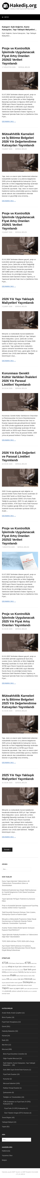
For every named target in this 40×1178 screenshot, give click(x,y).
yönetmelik (7, 991)
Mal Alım (5, 1045)
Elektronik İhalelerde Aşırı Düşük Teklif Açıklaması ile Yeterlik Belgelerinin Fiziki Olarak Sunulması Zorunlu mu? (19, 892)
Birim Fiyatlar (6, 1017)
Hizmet (4, 1035)
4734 (5, 962)
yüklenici (14, 991)
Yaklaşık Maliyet (7, 1122)
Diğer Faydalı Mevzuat (11, 1058)
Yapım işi (12, 988)
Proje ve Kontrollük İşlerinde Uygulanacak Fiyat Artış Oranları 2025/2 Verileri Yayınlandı (18, 536)
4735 (28, 962)
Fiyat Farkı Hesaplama (10, 1022)
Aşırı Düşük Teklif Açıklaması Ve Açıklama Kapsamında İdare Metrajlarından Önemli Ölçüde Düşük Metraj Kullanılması (19, 948)
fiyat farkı (28, 969)
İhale (3, 1040)
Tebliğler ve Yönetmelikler (12, 1097)
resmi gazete (18, 982)
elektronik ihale (27, 966)
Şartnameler (7, 1092)
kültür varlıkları (13, 979)
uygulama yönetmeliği (17, 985)
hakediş (21, 972)
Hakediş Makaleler (8, 1031)
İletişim (4, 1160)
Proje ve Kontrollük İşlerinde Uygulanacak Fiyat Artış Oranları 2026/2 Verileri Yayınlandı (18, 56)
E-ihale (5, 966)
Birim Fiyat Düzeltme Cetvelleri (13, 1054)
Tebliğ (8, 985)
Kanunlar (6, 1079)
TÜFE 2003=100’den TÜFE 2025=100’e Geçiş (18, 941)
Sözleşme (28, 982)
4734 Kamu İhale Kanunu (16, 963)
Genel (4, 1026)
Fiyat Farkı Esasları (9, 1074)
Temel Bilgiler (6, 1117)
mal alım (21, 979)
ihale (13, 975)
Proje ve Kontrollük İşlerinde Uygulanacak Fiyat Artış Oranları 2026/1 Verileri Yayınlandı (18, 221)
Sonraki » (7, 849)
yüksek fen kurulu (22, 991)
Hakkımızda (6, 1151)
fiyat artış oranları (19, 969)
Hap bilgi (26, 972)
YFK (3, 991)
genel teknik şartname (12, 972)
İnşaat (8, 993)
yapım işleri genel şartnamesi (31, 988)
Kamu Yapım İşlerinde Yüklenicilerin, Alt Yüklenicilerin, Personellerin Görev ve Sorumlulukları (15, 883)
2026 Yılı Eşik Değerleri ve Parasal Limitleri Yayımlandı (18, 456)
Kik (8, 979)
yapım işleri (19, 988)
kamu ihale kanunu (22, 975)
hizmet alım (6, 975)
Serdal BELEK (24, 67)
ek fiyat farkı (17, 967)
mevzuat (28, 979)
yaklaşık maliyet (27, 985)
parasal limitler (10, 982)
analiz (32, 963)
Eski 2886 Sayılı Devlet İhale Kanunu (16, 1070)
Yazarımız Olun (7, 1155)
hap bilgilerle (32, 972)
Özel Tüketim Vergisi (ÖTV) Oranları (16, 1113)
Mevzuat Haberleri (9, 1083)
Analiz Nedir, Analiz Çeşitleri (12, 1013)
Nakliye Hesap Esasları (11, 1088)
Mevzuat (5, 1049)
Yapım (5, 988)
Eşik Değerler (8, 969)
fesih (13, 969)
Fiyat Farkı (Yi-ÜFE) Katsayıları (15, 1108)
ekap (10, 966)
